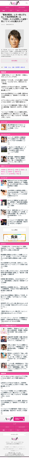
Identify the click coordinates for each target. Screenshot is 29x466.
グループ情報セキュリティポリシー (17, 446)
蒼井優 (12, 173)
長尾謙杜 (3, 169)
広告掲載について (14, 450)
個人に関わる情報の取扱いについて (11, 448)
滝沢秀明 (17, 67)
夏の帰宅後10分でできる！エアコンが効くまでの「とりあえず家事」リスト (16, 126)
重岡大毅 (10, 169)
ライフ (9, 129)
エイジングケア (22, 427)
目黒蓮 (16, 169)
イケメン (7, 427)
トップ (14, 423)
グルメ (18, 430)
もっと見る (14, 229)
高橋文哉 (17, 171)
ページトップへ (14, 434)
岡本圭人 (3, 171)
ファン (9, 67)
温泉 (13, 67)
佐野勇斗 (10, 171)
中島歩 (18, 173)
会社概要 (7, 446)
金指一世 (23, 67)
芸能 (9, 144)
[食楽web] (14, 240)
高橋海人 (22, 169)
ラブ (11, 430)
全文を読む (14, 60)
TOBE (5, 67)
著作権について (22, 448)
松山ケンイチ (4, 173)
